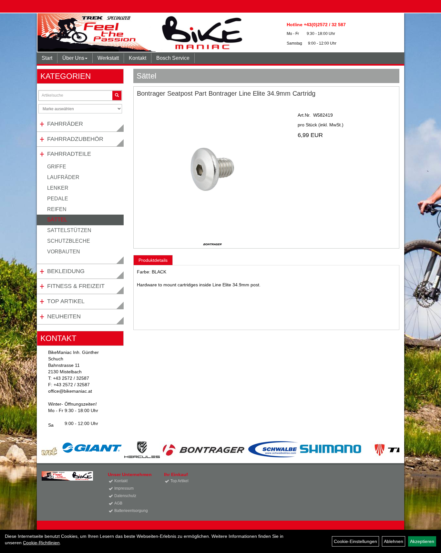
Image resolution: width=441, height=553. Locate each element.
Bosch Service (173, 58)
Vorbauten (63, 251)
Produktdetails (153, 260)
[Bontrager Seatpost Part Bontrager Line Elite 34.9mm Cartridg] (212, 169)
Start (47, 58)
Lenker (57, 188)
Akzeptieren (422, 541)
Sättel (57, 219)
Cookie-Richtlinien (41, 542)
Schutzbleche (68, 241)
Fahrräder (65, 124)
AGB (118, 503)
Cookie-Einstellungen (355, 541)
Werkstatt (108, 58)
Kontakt (137, 58)
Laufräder (63, 177)
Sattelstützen (69, 230)
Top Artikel (66, 301)
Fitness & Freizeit (76, 286)
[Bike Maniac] (141, 32)
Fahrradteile (69, 154)
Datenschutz (125, 496)
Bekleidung (66, 271)
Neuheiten (64, 316)
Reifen (57, 209)
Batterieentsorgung (131, 510)
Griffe (56, 166)
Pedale (57, 198)
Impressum (124, 488)
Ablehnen (393, 541)
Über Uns (73, 58)
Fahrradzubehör (75, 139)
